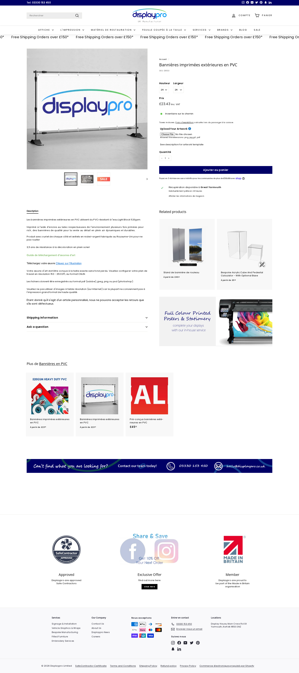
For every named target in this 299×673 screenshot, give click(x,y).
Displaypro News (101, 632)
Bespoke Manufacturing (65, 632)
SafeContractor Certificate (90, 665)
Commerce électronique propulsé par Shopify (227, 665)
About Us (96, 628)
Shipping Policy (148, 665)
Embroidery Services (63, 640)
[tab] (32, 212)
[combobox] (54, 15)
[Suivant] (145, 179)
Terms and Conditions (123, 665)
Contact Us (98, 623)
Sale (257, 30)
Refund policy (168, 665)
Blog (243, 30)
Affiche (44, 30)
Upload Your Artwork (173, 129)
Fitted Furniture (60, 636)
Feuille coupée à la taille (162, 30)
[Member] (232, 549)
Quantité (165, 152)
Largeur (178, 83)
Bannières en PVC (53, 363)
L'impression (71, 30)
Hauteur (164, 83)
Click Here (149, 586)
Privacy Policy (188, 665)
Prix (161, 98)
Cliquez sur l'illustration (68, 263)
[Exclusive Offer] (149, 549)
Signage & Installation (64, 623)
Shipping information (42, 318)
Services (200, 30)
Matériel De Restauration (112, 30)
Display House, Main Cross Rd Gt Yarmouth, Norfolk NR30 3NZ (229, 625)
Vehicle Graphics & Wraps (66, 628)
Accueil (163, 59)
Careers (96, 636)
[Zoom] (87, 109)
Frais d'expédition (184, 122)
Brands (223, 30)
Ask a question (37, 327)
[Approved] (66, 549)
